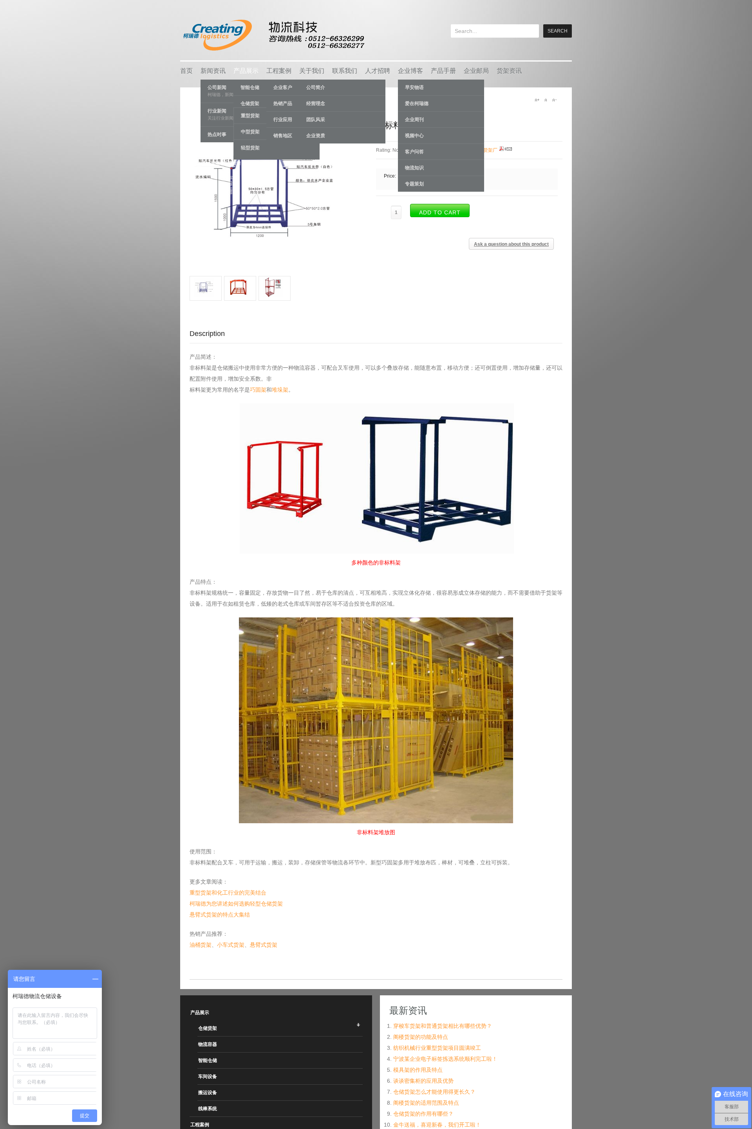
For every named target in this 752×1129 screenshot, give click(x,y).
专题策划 (414, 184)
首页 (186, 70)
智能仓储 (207, 1060)
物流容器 (207, 1044)
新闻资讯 (213, 70)
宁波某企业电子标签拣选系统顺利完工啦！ (445, 1059)
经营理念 (315, 103)
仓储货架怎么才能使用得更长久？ (434, 1092)
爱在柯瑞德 (416, 103)
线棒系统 (207, 1108)
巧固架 (258, 390)
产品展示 (245, 70)
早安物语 (414, 87)
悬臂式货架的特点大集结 (220, 914)
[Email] (508, 150)
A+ (537, 100)
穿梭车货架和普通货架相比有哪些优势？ (442, 1026)
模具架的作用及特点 (418, 1070)
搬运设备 (207, 1092)
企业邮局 (476, 70)
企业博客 (410, 70)
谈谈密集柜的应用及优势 (423, 1081)
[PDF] (502, 150)
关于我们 (311, 70)
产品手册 (443, 70)
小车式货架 (230, 945)
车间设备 (207, 1076)
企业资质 (315, 135)
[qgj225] (240, 295)
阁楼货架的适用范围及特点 (426, 1103)
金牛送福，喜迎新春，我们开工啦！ (437, 1125)
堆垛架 (280, 390)
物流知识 (414, 168)
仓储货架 (207, 1028)
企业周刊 (414, 119)
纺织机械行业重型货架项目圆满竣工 (437, 1048)
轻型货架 (250, 148)
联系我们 (344, 70)
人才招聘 (377, 70)
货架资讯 (509, 70)
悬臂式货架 (263, 945)
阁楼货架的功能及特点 (420, 1037)
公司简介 (315, 87)
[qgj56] (205, 295)
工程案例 (278, 70)
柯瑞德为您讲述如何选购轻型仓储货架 (236, 903)
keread (273, 35)
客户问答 (414, 151)
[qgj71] (274, 295)
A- (554, 100)
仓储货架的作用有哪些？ (423, 1114)
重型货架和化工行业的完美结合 (228, 892)
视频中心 (414, 135)
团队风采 (315, 119)
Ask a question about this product (511, 244)
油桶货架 (201, 945)
